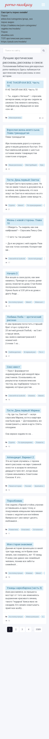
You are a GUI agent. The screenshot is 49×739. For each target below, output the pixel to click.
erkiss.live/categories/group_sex (17, 19)
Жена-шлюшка (41, 302)
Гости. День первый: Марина (23, 410)
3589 (38, 629)
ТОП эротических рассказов (16, 38)
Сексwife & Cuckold (17, 258)
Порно (4, 15)
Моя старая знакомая (19, 544)
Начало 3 (12, 273)
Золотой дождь (35, 258)
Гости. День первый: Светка (23, 179)
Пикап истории (15, 486)
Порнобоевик (14, 500)
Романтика (40, 442)
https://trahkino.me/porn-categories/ (19, 25)
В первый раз (29, 352)
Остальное (37, 530)
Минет (20, 205)
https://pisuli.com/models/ (14, 41)
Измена (31, 396)
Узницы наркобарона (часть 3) (24, 588)
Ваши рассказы (15, 165)
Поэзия (28, 486)
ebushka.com (7, 35)
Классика (25, 530)
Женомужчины (15, 118)
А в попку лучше (15, 302)
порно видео (7, 22)
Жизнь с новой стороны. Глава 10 (24, 222)
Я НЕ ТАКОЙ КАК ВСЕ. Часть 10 (23, 84)
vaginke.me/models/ (11, 28)
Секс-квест (13, 367)
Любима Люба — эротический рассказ (24, 318)
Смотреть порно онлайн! (14, 12)
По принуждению (34, 205)
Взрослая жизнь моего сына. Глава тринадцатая (23, 131)
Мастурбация (31, 165)
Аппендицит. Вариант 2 (20, 457)
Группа (12, 205)
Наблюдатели (15, 352)
